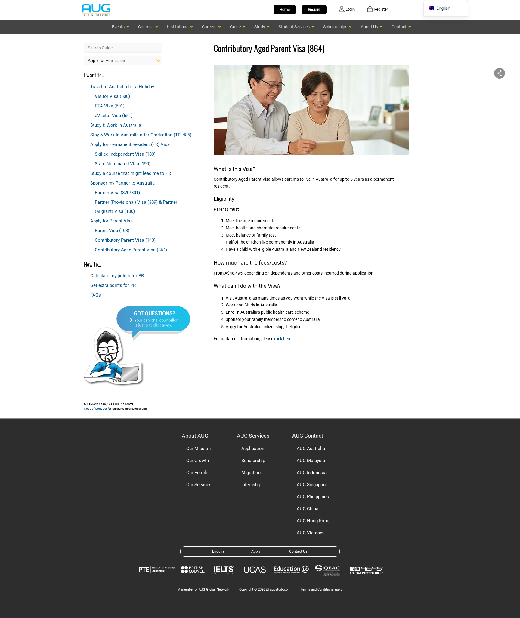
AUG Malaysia (311, 460)
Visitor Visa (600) (112, 96)
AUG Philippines (313, 496)
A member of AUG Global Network (203, 590)
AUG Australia (311, 448)
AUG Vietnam (310, 533)
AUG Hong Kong (313, 520)
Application (252, 448)
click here (282, 338)
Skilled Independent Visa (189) (125, 154)
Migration (251, 472)
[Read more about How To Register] (367, 579)
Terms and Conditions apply (321, 590)
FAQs (95, 295)
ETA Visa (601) (110, 106)
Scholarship (253, 460)
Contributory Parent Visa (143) (125, 240)
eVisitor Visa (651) (113, 115)
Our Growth (197, 460)
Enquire (314, 9)
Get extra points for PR (113, 285)
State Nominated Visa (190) (122, 163)
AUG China (307, 508)
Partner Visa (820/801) (117, 192)
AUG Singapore (312, 484)
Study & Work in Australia (115, 125)
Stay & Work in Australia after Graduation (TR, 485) (140, 135)
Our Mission (198, 448)
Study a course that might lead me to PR (130, 173)
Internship (251, 484)
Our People (197, 472)
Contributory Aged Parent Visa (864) (131, 250)
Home (285, 9)
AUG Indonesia (312, 472)
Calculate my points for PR (117, 275)
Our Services (199, 484)
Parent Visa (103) (112, 230)
